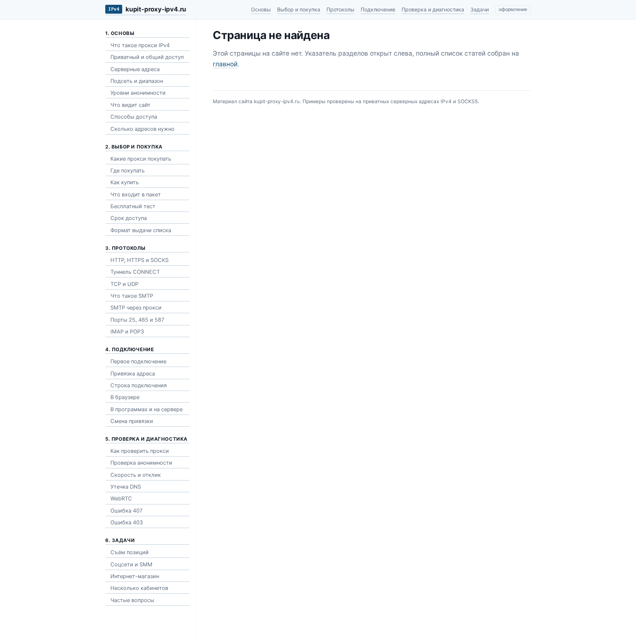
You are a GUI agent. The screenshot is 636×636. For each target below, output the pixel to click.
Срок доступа (128, 218)
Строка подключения (138, 385)
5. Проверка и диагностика (146, 439)
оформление (513, 9)
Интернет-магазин (134, 576)
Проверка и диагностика (433, 9)
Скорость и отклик (135, 475)
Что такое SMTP (131, 296)
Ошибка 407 (126, 510)
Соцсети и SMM (131, 564)
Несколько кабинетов (139, 588)
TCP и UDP (124, 284)
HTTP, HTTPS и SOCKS (139, 260)
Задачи (479, 9)
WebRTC (121, 498)
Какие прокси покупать (140, 158)
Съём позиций (129, 552)
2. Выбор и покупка (134, 147)
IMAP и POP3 (127, 331)
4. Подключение (129, 349)
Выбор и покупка (298, 9)
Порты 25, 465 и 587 (137, 320)
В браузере (124, 397)
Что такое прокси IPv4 (140, 45)
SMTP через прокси (136, 307)
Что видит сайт (130, 105)
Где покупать (127, 170)
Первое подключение (138, 361)
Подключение (378, 9)
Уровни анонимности (138, 93)
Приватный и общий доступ (147, 57)
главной (225, 64)
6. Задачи (120, 540)
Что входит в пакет (135, 194)
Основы (261, 9)
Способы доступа (133, 116)
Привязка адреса (132, 373)
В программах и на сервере (146, 409)
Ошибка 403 (126, 522)
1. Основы (119, 33)
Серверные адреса (135, 69)
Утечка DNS (125, 486)
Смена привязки (131, 421)
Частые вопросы (132, 600)
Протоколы (340, 9)
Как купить (124, 182)
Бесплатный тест (132, 206)
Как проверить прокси (139, 451)
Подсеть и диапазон (136, 81)
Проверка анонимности (141, 462)
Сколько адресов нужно (142, 129)
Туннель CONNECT (135, 272)
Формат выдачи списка (140, 230)
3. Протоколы (125, 248)
